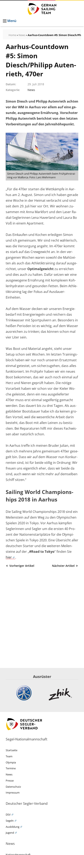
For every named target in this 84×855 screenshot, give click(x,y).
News (22, 35)
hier (9, 557)
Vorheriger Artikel (21, 566)
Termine (11, 768)
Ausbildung (12, 827)
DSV (8, 814)
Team (9, 756)
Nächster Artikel (63, 566)
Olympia (11, 762)
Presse (10, 780)
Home (12, 35)
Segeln (10, 820)
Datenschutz (13, 786)
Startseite (11, 750)
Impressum (13, 792)
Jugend (10, 832)
